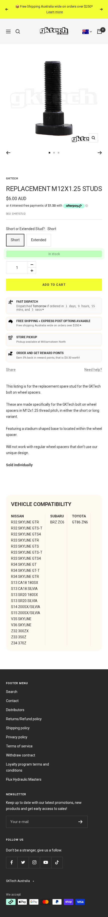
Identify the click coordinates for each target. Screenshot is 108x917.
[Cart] (99, 31)
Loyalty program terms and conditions (27, 767)
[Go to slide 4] (58, 152)
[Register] (80, 822)
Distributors (15, 710)
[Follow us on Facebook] (11, 862)
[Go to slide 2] (49, 152)
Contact (12, 701)
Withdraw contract (20, 755)
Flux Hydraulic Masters (23, 779)
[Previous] (8, 152)
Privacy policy (16, 737)
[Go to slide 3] (54, 152)
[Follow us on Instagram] (34, 862)
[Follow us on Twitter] (23, 862)
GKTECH (12, 178)
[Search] (18, 31)
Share (11, 370)
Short (15, 240)
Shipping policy (18, 728)
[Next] (100, 152)
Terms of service (19, 746)
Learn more (54, 12)
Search (11, 692)
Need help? (93, 370)
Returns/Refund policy (24, 719)
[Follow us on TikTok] (57, 862)
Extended (38, 240)
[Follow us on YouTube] (45, 862)
